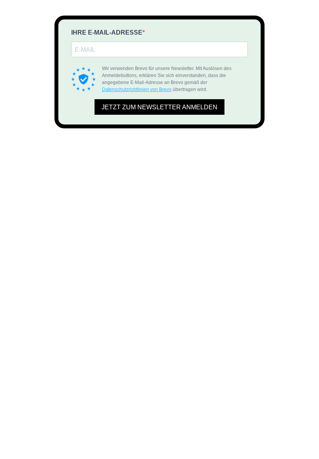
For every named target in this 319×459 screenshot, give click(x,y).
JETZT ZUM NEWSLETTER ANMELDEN (159, 107)
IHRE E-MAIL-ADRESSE (106, 32)
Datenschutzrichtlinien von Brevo (137, 89)
